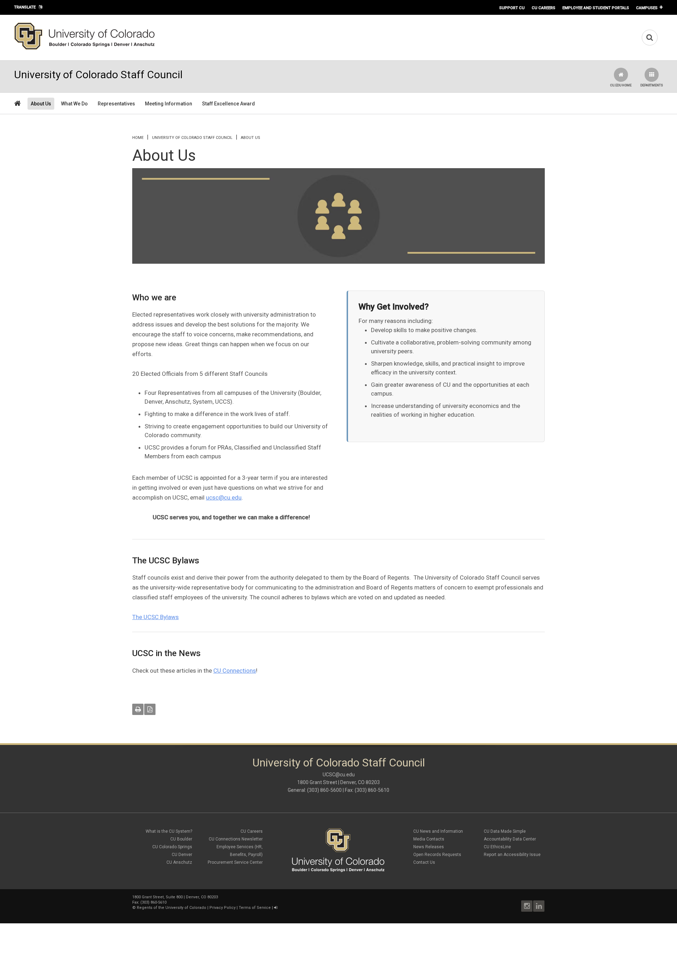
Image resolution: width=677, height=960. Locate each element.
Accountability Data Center (510, 839)
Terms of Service (255, 907)
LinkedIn (538, 906)
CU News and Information (438, 831)
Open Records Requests (437, 854)
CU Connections (234, 670)
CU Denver (182, 854)
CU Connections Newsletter (236, 839)
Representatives (116, 103)
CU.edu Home (621, 85)
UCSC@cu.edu (339, 774)
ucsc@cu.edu (224, 497)
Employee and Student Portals (595, 7)
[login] (275, 907)
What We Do (74, 103)
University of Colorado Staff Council (192, 137)
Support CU (512, 7)
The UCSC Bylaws (155, 616)
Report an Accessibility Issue (512, 854)
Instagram (526, 906)
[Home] (84, 48)
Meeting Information (168, 103)
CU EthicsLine (497, 846)
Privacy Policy (222, 907)
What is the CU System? (169, 831)
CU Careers (543, 7)
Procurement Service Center (235, 862)
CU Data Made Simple (505, 831)
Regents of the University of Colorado (171, 907)
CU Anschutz (179, 862)
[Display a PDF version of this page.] (149, 709)
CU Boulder (181, 839)
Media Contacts (428, 839)
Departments (651, 85)
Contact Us (424, 862)
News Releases (428, 846)
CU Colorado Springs (172, 846)
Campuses (647, 7)
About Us (41, 103)
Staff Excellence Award (228, 103)
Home (138, 137)
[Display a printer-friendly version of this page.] (138, 709)
